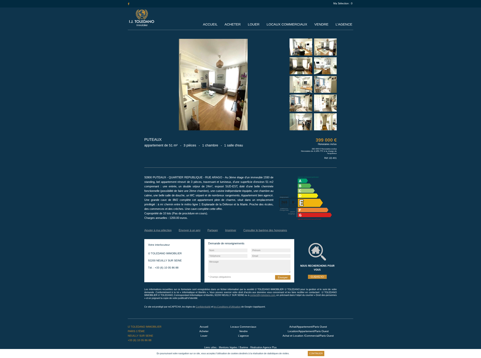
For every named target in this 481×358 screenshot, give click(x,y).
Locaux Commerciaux (287, 24)
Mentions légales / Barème (233, 347)
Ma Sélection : (342, 3)
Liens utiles (210, 347)
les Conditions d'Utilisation (227, 306)
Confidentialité (203, 306)
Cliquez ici (317, 276)
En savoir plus (298, 353)
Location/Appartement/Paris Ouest (308, 331)
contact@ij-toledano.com (262, 295)
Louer (253, 24)
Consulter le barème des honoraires (265, 230)
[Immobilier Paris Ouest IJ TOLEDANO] (142, 25)
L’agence (344, 24)
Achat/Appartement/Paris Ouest (308, 326)
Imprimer (230, 230)
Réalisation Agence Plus (263, 347)
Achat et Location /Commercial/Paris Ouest (308, 335)
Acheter (233, 24)
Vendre (321, 24)
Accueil (210, 24)
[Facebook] (128, 4)
